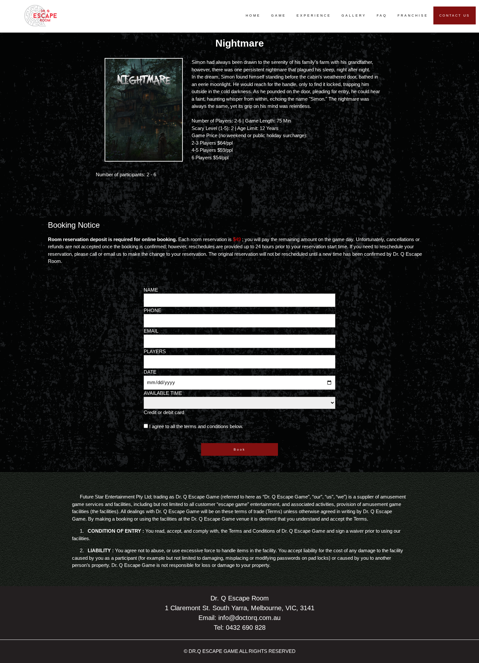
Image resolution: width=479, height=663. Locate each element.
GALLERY (353, 15)
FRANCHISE (413, 15)
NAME (151, 290)
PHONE (152, 310)
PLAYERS (155, 351)
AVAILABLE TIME (163, 393)
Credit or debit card (164, 412)
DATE (150, 372)
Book (239, 449)
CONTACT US (454, 15)
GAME (278, 15)
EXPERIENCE (314, 15)
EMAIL (151, 331)
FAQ (382, 15)
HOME (253, 15)
